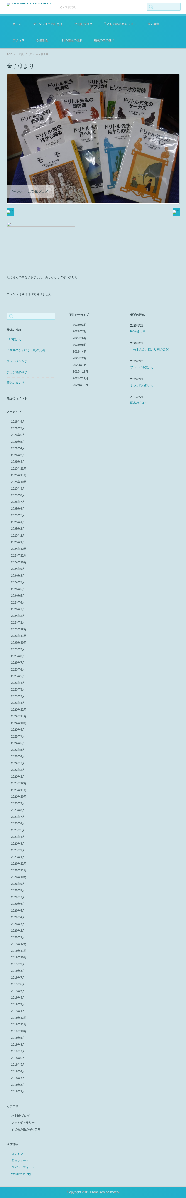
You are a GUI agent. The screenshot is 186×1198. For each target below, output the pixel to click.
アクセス (18, 40)
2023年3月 (18, 689)
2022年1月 (18, 776)
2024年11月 (19, 555)
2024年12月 (19, 549)
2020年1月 (18, 937)
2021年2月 (18, 850)
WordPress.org (21, 1174)
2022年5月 (18, 750)
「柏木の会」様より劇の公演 (26, 350)
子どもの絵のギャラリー (120, 24)
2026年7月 (18, 428)
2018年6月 (18, 1058)
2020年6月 (18, 904)
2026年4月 (18, 448)
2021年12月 (19, 783)
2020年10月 (19, 877)
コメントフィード (23, 1167)
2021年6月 (18, 823)
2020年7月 (18, 897)
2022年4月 (18, 756)
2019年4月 (18, 997)
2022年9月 (18, 729)
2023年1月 (18, 703)
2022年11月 (19, 716)
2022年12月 (19, 709)
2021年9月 (18, 803)
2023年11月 (19, 636)
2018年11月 (19, 1024)
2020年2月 (18, 930)
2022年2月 (18, 770)
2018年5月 (18, 1064)
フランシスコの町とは (47, 24)
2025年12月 (19, 468)
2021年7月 (18, 817)
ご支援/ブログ (83, 24)
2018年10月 (19, 1031)
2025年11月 (19, 475)
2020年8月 (18, 890)
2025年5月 (18, 515)
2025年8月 (18, 495)
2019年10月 (19, 957)
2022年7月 (18, 736)
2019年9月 (18, 964)
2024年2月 (18, 616)
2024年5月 (18, 595)
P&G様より (14, 339)
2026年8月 (18, 421)
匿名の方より (15, 382)
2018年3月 (18, 1078)
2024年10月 (19, 562)
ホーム (17, 24)
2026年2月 (18, 455)
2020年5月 (18, 910)
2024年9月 (18, 569)
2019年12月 (19, 944)
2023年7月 (18, 662)
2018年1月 (18, 1091)
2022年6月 (18, 743)
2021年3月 (18, 843)
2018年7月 (18, 1051)
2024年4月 (18, 602)
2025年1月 (18, 542)
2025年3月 (18, 528)
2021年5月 (18, 830)
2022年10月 (19, 723)
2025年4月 (18, 522)
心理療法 (42, 40)
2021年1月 (18, 857)
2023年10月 (19, 642)
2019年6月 (18, 984)
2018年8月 (18, 1044)
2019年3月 (18, 1004)
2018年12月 (19, 1018)
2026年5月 (18, 441)
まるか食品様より (18, 372)
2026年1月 (18, 461)
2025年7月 (18, 502)
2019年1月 (18, 1011)
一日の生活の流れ (71, 40)
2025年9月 (18, 488)
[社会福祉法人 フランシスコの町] (30, 4)
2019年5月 (18, 991)
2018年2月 (18, 1085)
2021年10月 (19, 796)
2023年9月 (18, 649)
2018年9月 (18, 1038)
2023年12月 (19, 629)
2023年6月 (18, 669)
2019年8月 (18, 971)
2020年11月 (19, 870)
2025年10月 (19, 482)
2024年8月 (18, 575)
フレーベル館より (18, 361)
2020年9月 (18, 884)
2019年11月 (19, 951)
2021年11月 (19, 790)
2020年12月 (19, 863)
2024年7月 (18, 582)
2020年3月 (18, 924)
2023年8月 (18, 656)
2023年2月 (18, 696)
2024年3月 (18, 609)
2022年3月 (18, 763)
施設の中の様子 (104, 40)
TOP (9, 54)
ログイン (17, 1154)
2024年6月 (18, 589)
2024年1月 (18, 622)
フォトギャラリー (23, 1122)
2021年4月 (18, 837)
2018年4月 (18, 1071)
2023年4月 (18, 683)
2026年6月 (18, 435)
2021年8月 (18, 810)
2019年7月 (18, 977)
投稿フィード (20, 1160)
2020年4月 (18, 917)
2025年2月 (18, 535)
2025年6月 (18, 508)
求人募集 (153, 24)
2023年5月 (18, 676)
